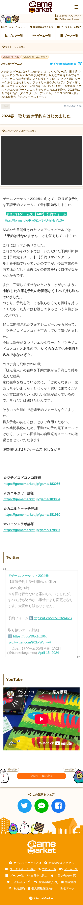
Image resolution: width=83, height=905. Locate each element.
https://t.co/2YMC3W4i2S (53, 618)
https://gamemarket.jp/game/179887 (31, 530)
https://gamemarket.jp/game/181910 (31, 514)
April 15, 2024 (48, 653)
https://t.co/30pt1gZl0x (30, 636)
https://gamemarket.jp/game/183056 (31, 484)
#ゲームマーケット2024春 (29, 576)
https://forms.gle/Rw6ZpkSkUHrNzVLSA (33, 220)
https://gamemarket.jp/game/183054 (31, 499)
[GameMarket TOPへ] (41, 847)
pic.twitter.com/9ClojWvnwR (30, 642)
